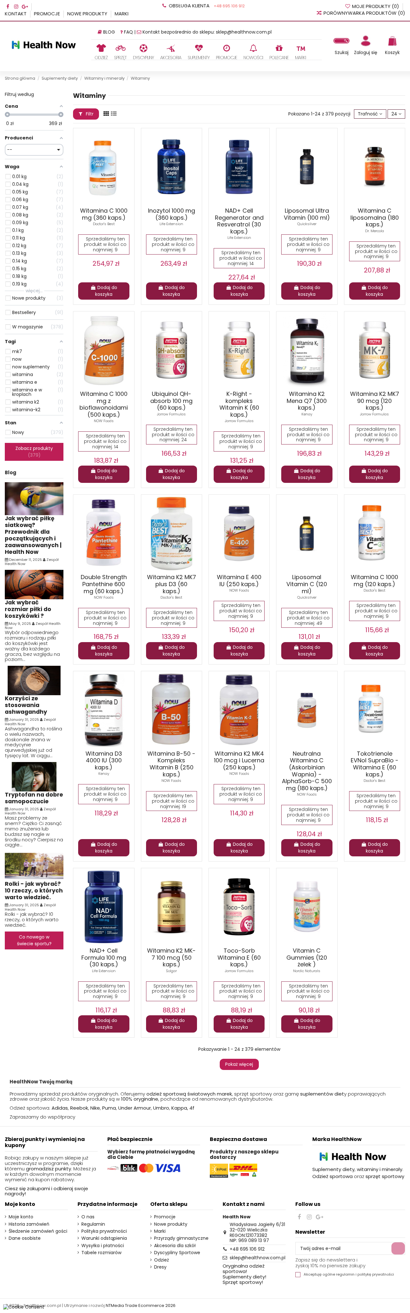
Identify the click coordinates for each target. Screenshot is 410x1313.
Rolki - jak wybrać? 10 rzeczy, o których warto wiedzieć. (34, 890)
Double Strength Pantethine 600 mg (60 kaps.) (104, 584)
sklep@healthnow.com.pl (244, 32)
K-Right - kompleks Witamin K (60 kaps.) (239, 404)
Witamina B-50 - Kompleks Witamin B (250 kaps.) (171, 764)
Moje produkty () (375, 6)
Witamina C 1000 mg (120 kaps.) (374, 580)
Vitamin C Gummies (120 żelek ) (306, 957)
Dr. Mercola (374, 230)
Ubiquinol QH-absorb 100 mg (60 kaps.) (171, 401)
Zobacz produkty (34, 451)
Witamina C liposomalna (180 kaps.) (374, 217)
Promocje (47, 13)
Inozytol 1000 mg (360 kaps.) (171, 214)
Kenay (306, 414)
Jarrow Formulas (171, 414)
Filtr (89, 114)
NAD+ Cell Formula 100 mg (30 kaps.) (103, 957)
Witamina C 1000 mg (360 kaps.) (103, 214)
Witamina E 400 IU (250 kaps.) (239, 580)
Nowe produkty (88, 13)
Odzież (161, 1260)
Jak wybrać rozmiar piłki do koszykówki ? (28, 609)
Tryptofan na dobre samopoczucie (34, 798)
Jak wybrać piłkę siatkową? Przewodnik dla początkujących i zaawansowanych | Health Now (33, 535)
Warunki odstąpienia (104, 1238)
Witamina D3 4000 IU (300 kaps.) (104, 760)
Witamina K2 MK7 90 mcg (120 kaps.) (374, 401)
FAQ (128, 32)
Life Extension (171, 223)
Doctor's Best (104, 223)
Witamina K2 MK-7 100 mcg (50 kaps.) (171, 957)
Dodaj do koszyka (106, 290)
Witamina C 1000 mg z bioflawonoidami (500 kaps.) (103, 404)
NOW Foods (104, 420)
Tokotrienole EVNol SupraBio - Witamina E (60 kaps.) (374, 764)
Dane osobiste (25, 1238)
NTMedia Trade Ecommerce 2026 (141, 1305)
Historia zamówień (29, 1224)
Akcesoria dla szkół (175, 1245)
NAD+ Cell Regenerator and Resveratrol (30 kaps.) (239, 221)
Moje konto (21, 1217)
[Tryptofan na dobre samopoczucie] (34, 776)
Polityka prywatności (104, 1231)
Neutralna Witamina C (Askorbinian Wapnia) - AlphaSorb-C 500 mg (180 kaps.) (307, 771)
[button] (120, 52)
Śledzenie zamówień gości (38, 1231)
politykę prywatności (375, 1274)
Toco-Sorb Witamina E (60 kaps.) (239, 957)
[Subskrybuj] (398, 1248)
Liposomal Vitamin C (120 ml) (306, 584)
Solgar (171, 970)
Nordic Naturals (306, 970)
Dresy (160, 1267)
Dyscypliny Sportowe (177, 1252)
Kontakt (16, 13)
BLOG (109, 32)
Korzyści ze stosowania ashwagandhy (26, 705)
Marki (121, 13)
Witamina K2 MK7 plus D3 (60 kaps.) (171, 584)
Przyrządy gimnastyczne (181, 1238)
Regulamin (93, 1224)
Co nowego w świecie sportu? (34, 940)
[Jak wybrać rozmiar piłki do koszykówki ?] (34, 584)
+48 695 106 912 (229, 6)
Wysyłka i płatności (102, 1245)
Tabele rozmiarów (101, 1252)
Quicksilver (306, 223)
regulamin (345, 1274)
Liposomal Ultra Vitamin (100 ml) (307, 214)
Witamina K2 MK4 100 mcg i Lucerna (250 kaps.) (239, 760)
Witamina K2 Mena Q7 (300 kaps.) (307, 401)
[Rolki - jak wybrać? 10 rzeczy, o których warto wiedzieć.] (34, 865)
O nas (87, 1217)
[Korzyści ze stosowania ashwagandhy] (34, 680)
